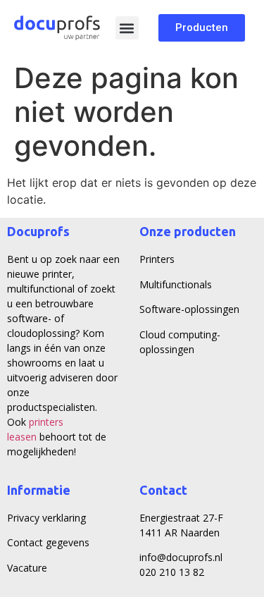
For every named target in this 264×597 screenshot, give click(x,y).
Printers (157, 259)
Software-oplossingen (189, 309)
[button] (127, 27)
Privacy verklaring (46, 517)
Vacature (27, 567)
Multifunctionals (175, 284)
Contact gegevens (48, 542)
